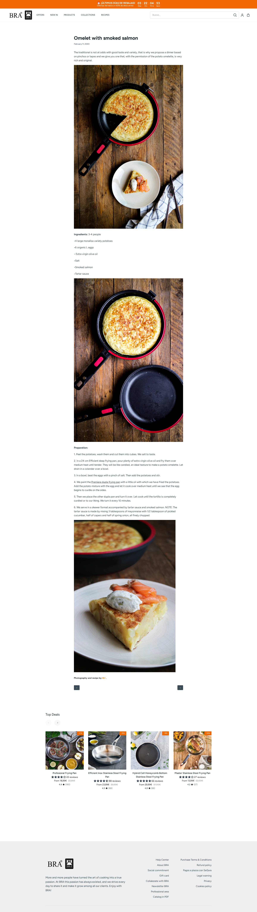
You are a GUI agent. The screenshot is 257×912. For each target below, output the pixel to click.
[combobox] (190, 15)
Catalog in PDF (161, 896)
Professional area (160, 891)
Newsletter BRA (160, 886)
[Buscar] (235, 15)
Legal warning (204, 875)
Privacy (207, 881)
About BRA (163, 865)
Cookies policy (203, 886)
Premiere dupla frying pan (105, 482)
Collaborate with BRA (157, 881)
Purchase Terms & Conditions (196, 859)
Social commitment (158, 870)
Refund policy (204, 865)
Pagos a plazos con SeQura (197, 870)
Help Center (162, 859)
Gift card (164, 875)
